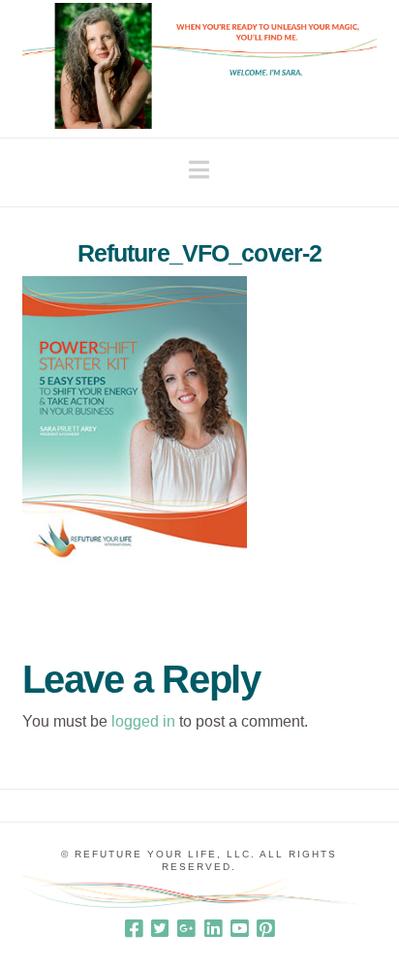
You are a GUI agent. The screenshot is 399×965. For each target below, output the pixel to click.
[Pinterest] (265, 928)
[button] (199, 170)
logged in (143, 721)
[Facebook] (133, 928)
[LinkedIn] (213, 928)
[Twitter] (160, 928)
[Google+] (186, 928)
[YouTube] (239, 928)
